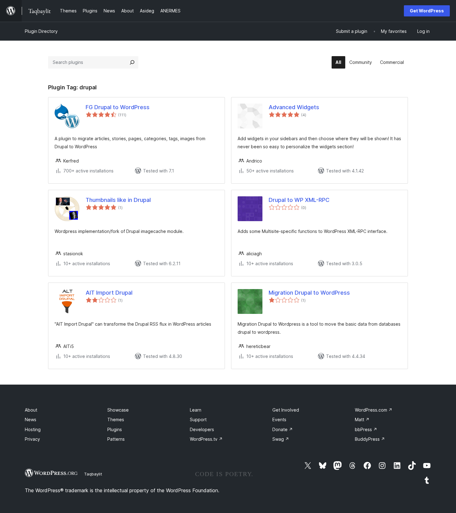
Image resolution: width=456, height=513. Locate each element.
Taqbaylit (93, 473)
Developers (202, 429)
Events (279, 419)
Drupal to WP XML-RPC (299, 200)
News (30, 419)
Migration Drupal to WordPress (309, 292)
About (31, 410)
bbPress (366, 429)
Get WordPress (427, 10)
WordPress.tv (206, 439)
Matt (362, 419)
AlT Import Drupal (109, 292)
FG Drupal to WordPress (118, 107)
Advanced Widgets (294, 107)
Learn (195, 410)
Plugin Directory (41, 31)
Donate (282, 429)
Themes (115, 419)
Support (198, 419)
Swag (280, 439)
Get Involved (285, 410)
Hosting (33, 429)
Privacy (32, 439)
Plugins (114, 429)
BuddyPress (370, 439)
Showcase (118, 410)
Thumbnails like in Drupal (118, 200)
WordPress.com (373, 410)
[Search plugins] (132, 62)
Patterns (116, 439)
